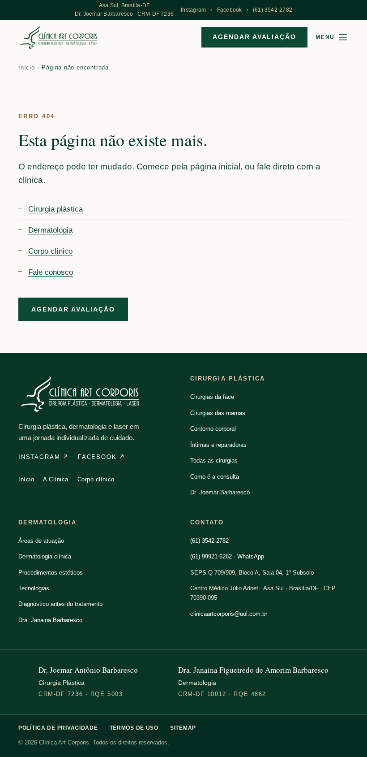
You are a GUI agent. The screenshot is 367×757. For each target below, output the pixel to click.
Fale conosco (50, 272)
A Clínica (55, 479)
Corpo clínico (50, 251)
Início (26, 67)
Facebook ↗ (101, 457)
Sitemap (183, 728)
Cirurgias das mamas (217, 413)
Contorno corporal (213, 428)
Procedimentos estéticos (50, 572)
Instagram (193, 10)
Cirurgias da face (212, 397)
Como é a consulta (214, 476)
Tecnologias (33, 588)
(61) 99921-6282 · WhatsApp (227, 556)
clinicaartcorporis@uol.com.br (228, 613)
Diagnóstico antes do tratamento (60, 604)
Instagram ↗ (43, 457)
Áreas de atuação (41, 540)
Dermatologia (50, 230)
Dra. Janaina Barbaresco (50, 620)
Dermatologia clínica (44, 556)
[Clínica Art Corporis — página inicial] (59, 37)
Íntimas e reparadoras (218, 444)
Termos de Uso (134, 728)
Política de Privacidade (58, 728)
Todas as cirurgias (214, 460)
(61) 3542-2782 (272, 10)
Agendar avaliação (254, 36)
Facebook (229, 10)
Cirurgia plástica (55, 209)
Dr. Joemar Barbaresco (220, 492)
